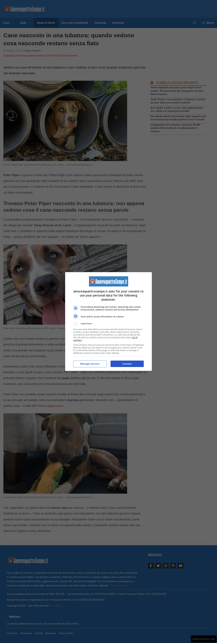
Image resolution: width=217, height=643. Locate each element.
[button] (108, 323)
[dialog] (108, 321)
